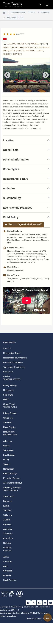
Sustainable (15, 51)
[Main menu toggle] (47, 4)
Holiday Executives (8, 616)
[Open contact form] (47, 617)
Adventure (9, 47)
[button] (40, 5)
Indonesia (45, 12)
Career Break (43, 613)
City (44, 44)
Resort (7, 54)
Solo (5, 51)
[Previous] (7, 75)
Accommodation (18, 12)
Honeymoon (43, 47)
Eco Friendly (22, 47)
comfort (17, 54)
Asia (33, 12)
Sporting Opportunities (9, 613)
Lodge (40, 51)
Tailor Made (28, 51)
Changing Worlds (28, 613)
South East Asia (20, 44)
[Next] (46, 75)
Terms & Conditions (34, 619)
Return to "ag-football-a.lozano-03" (25, 224)
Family (32, 47)
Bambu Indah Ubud (15, 17)
